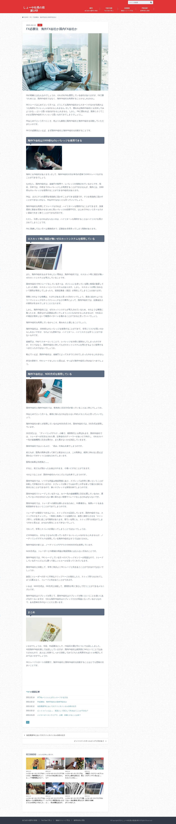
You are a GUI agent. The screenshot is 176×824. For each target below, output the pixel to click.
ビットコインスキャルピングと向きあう (89, 741)
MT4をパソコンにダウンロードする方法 (52, 697)
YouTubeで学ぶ (109, 9)
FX (28, 692)
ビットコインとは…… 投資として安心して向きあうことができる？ (62, 711)
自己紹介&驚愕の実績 (91, 9)
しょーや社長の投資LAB (34, 9)
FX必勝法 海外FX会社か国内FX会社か (52, 702)
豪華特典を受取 (145, 9)
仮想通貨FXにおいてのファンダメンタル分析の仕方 (56, 706)
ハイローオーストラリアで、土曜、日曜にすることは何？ (59, 715)
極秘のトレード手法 (127, 9)
